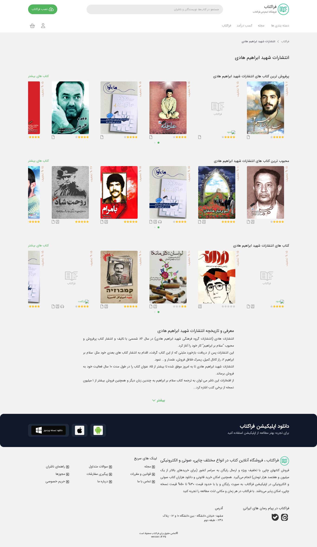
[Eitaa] (284, 517)
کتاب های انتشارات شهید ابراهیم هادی (261, 245)
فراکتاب (155, 533)
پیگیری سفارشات (97, 473)
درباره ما (102, 481)
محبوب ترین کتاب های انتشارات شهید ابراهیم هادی (251, 161)
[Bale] (275, 517)
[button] (279, 25)
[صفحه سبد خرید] (32, 25)
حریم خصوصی (55, 481)
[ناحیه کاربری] (43, 25)
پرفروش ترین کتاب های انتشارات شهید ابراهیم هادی (251, 76)
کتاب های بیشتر (38, 76)
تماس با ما (144, 481)
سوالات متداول (98, 466)
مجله (147, 466)
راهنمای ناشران (55, 466)
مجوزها (60, 473)
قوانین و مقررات (140, 473)
